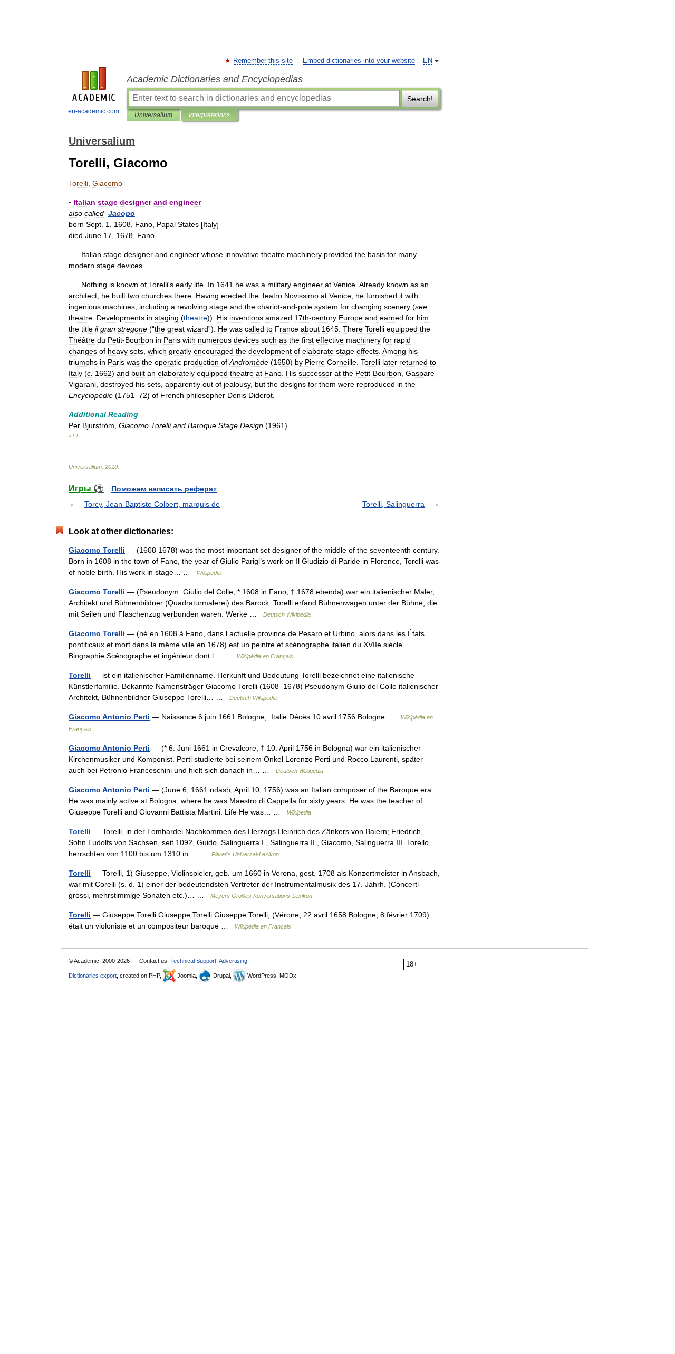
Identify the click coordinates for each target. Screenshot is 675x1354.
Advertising (233, 961)
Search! (420, 98)
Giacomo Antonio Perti (109, 717)
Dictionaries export (93, 975)
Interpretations (209, 115)
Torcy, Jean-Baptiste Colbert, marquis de (152, 504)
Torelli (80, 675)
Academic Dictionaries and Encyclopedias (215, 79)
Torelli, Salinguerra (393, 504)
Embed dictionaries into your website (359, 60)
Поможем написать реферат (164, 489)
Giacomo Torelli (97, 550)
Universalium (153, 115)
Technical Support (193, 961)
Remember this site (263, 60)
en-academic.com (93, 111)
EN (427, 60)
